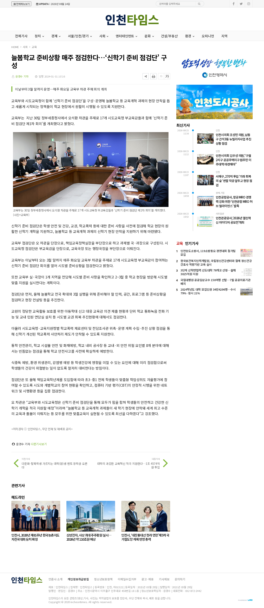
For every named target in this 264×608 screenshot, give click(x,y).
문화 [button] (148, 35)
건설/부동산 (169, 35)
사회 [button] (102, 35)
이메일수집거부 (127, 579)
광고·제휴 (147, 579)
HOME (15, 47)
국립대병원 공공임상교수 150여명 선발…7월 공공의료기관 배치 (215, 282)
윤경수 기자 (21, 76)
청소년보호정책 (103, 579)
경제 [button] (54, 35)
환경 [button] (188, 35)
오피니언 (208, 35)
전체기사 (21, 35)
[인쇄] (153, 76)
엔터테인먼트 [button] (125, 35)
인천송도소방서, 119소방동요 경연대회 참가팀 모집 (208, 253)
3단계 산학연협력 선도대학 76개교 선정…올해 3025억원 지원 (208, 272)
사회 (25, 47)
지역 (224, 35)
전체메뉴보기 (23, 4)
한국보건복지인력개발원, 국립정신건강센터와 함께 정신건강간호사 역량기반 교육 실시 (216, 262)
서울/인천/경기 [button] (79, 35)
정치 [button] (38, 35)
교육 (34, 47)
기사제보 (164, 579)
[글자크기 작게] (161, 76)
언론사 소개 (55, 579)
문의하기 (180, 579)
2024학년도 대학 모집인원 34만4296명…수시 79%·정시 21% (208, 291)
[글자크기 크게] (167, 76)
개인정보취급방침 (78, 579)
